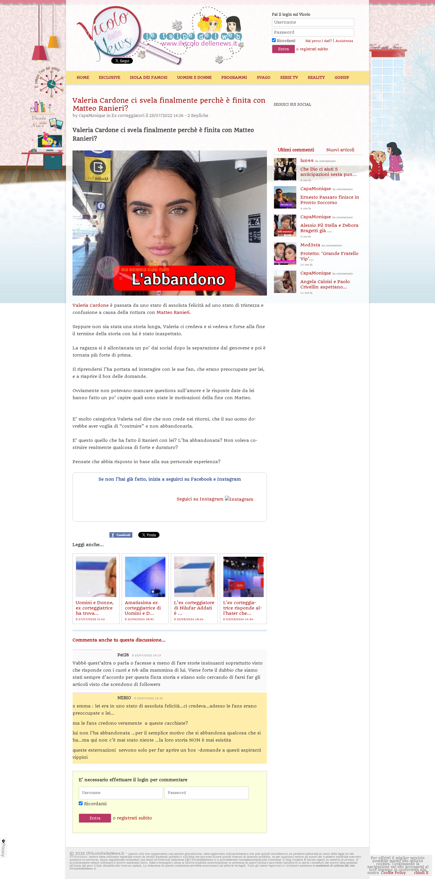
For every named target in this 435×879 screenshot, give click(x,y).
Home (83, 77)
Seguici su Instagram (201, 499)
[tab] (296, 150)
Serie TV (289, 77)
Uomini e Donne (194, 77)
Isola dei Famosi (148, 77)
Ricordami (285, 41)
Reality (316, 77)
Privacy (4, 850)
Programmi (234, 77)
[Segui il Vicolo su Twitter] (303, 120)
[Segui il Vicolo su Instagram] (344, 120)
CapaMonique (92, 115)
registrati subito (314, 49)
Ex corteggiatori (128, 115)
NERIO (124, 698)
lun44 (328, 170)
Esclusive (109, 77)
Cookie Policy (393, 873)
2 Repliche (198, 115)
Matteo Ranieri (173, 312)
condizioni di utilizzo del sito (335, 865)
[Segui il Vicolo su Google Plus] (324, 120)
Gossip (342, 77)
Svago (263, 77)
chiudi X (420, 873)
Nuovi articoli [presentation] (340, 149)
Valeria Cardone (90, 305)
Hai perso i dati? (318, 41)
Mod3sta (329, 254)
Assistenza (344, 41)
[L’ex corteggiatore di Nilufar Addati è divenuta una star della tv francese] (194, 576)
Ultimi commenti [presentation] (296, 149)
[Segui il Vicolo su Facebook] (283, 120)
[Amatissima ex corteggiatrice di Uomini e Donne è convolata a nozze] (145, 576)
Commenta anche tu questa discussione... (119, 640)
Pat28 (123, 655)
